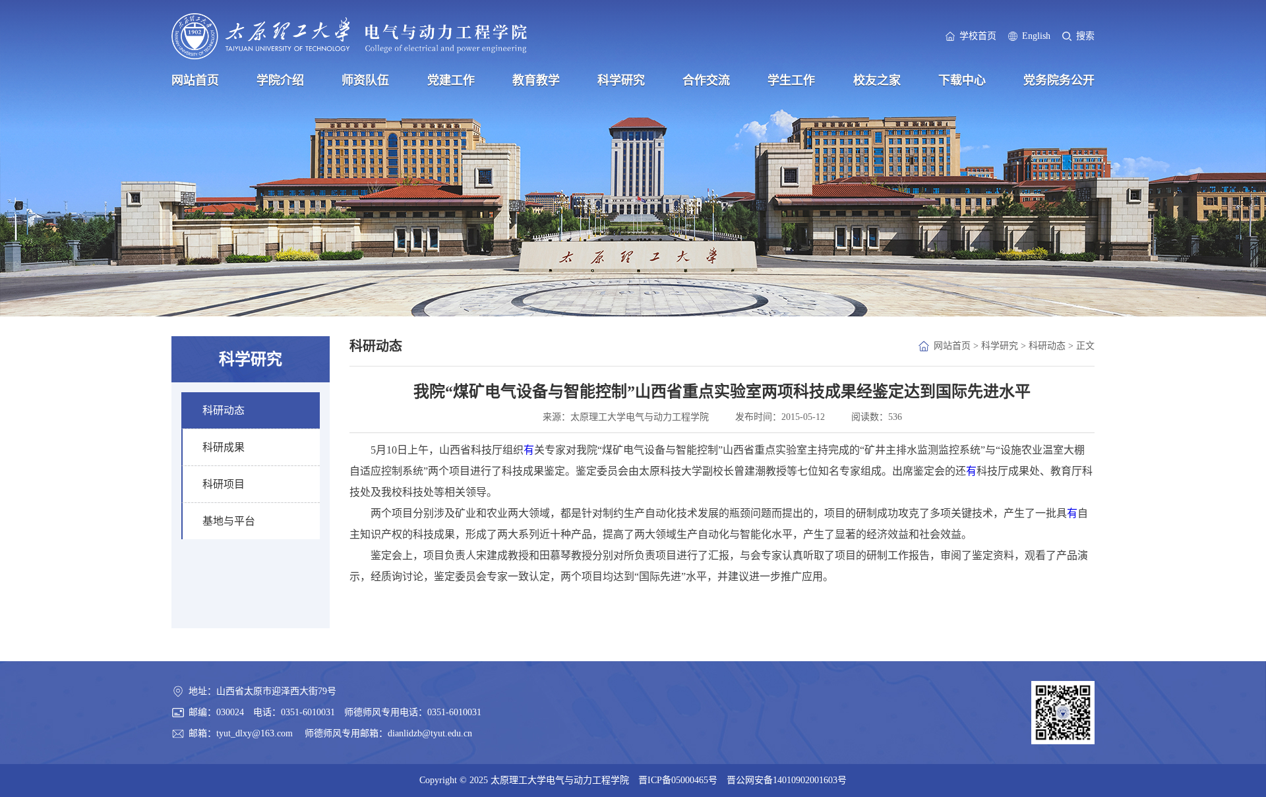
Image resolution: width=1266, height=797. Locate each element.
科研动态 (1047, 346)
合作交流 (706, 80)
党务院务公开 (1059, 80)
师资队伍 (365, 80)
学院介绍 (280, 80)
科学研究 (621, 80)
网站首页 (195, 80)
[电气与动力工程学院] (349, 36)
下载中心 (962, 80)
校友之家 (877, 80)
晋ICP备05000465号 (677, 780)
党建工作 (451, 80)
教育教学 (536, 80)
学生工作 (791, 80)
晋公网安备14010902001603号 (787, 780)
